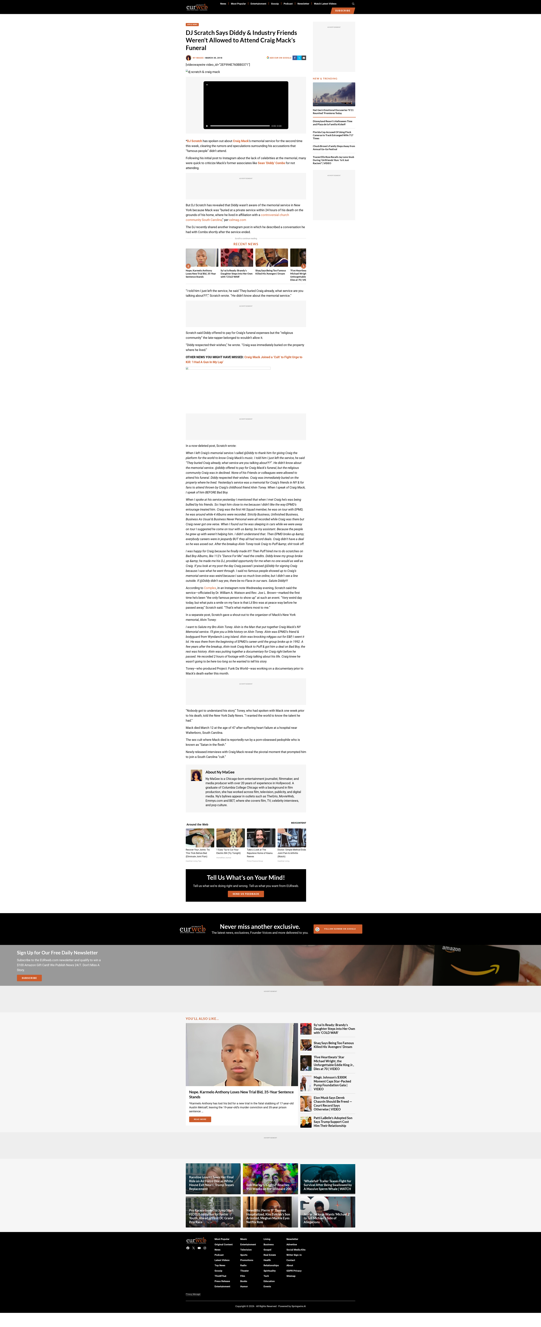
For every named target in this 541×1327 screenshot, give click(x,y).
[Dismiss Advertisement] (207, 85)
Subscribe (29, 978)
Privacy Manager (193, 1294)
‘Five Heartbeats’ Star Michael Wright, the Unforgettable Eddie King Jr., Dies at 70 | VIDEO (334, 1063)
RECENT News (245, 244)
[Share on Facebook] (295, 58)
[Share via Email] (304, 58)
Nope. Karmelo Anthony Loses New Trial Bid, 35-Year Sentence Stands (201, 273)
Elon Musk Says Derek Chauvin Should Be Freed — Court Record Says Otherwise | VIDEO (333, 1103)
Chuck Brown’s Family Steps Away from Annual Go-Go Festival (334, 148)
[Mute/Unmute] (285, 126)
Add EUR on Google (281, 58)
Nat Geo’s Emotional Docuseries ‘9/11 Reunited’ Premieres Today (333, 112)
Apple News (192, 24)
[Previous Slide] (188, 266)
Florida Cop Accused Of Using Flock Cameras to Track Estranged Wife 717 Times (333, 135)
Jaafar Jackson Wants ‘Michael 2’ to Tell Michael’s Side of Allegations (327, 1218)
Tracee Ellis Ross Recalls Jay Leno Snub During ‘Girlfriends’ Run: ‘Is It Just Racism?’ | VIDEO (333, 160)
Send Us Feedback (246, 893)
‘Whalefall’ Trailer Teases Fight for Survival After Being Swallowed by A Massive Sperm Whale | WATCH (328, 1185)
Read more (202, 1119)
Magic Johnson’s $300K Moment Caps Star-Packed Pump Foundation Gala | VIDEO (332, 1083)
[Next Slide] (303, 266)
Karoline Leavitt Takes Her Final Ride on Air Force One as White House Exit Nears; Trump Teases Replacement (211, 1183)
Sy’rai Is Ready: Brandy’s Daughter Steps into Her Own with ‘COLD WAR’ (237, 273)
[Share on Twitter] (299, 58)
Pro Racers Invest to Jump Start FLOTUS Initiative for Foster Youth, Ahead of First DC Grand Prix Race (211, 1216)
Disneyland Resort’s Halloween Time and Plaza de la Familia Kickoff (332, 123)
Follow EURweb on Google (340, 929)
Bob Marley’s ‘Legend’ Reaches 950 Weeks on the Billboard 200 (268, 1187)
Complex (210, 588)
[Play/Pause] (207, 126)
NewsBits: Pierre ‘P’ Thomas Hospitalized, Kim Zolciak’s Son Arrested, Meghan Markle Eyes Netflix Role (268, 1216)
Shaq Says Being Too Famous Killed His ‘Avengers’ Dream (270, 272)
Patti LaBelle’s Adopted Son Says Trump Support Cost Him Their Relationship (333, 1122)
